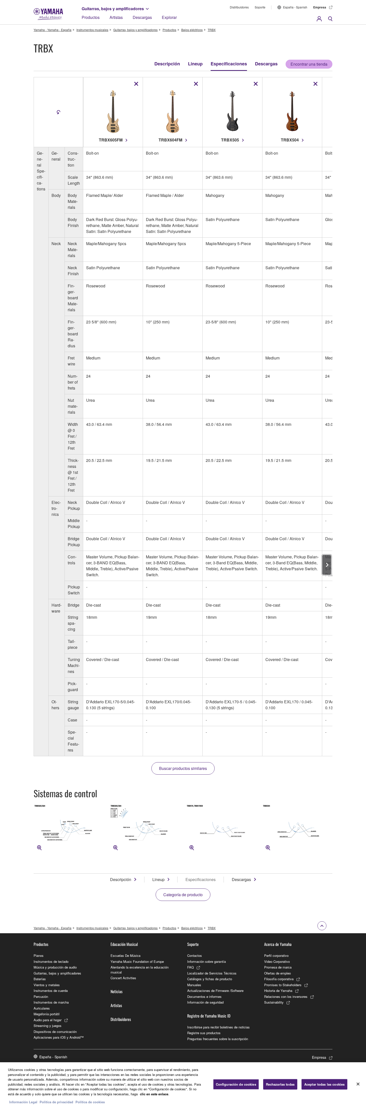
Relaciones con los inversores (285, 996)
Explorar (169, 17)
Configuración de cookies (236, 1084)
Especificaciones (229, 63)
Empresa (319, 7)
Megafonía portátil (47, 1014)
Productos (91, 17)
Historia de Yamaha (278, 990)
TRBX (212, 30)
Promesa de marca (278, 967)
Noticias (116, 991)
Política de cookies (90, 1102)
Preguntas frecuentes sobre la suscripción (217, 1038)
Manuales (194, 984)
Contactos (194, 955)
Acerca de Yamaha (278, 944)
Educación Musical (124, 944)
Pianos (39, 955)
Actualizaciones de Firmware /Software (215, 990)
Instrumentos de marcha (51, 1002)
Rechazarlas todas (280, 1084)
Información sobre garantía (206, 961)
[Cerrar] (358, 1084)
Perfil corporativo (276, 955)
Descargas (142, 17)
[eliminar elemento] (136, 83)
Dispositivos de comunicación (55, 1031)
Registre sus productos (204, 1032)
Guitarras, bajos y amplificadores (113, 8)
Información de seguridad (205, 1002)
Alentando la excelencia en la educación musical (140, 969)
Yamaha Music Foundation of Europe (137, 961)
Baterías (40, 978)
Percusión (41, 996)
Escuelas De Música (125, 955)
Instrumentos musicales (92, 30)
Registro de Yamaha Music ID (208, 1016)
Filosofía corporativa (279, 978)
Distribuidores (239, 7)
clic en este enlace (154, 1094)
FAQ (190, 967)
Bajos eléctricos (192, 30)
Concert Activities (123, 977)
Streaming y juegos (47, 1025)
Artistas (116, 17)
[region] (183, 1084)
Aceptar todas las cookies (324, 1084)
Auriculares (42, 1008)
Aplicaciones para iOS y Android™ (59, 1037)
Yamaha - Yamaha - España (52, 30)
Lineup (195, 63)
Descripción (167, 63)
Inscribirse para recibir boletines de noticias (218, 1027)
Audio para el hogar (47, 1020)
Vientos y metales (47, 984)
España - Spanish (295, 7)
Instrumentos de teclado (51, 961)
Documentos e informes (204, 996)
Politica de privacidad (56, 1102)
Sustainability (274, 1002)
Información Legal (23, 1102)
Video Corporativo (277, 961)
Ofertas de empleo (277, 973)
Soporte (260, 7)
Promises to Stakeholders (283, 984)
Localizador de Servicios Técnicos (212, 973)
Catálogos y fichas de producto (209, 978)
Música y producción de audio (55, 967)
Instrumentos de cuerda (51, 990)
